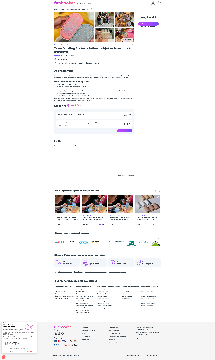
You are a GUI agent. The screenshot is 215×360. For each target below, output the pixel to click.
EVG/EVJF (85, 9)
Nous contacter (142, 339)
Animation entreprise (127, 301)
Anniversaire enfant (73, 9)
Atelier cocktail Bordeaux (83, 308)
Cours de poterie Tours (147, 308)
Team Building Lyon (102, 291)
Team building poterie (61, 45)
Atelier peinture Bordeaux (83, 312)
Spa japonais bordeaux (82, 298)
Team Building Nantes (103, 301)
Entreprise (94, 9)
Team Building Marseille (103, 308)
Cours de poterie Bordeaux (148, 296)
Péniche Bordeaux (60, 293)
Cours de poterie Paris (147, 291)
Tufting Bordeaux (81, 293)
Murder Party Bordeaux (61, 298)
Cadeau (62, 9)
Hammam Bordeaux (82, 291)
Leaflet (119, 175)
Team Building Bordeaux (104, 293)
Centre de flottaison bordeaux (84, 296)
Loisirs (56, 9)
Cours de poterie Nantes (147, 298)
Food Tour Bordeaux (82, 303)
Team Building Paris (102, 289)
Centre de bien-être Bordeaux (84, 305)
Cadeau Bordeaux (60, 291)
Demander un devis (125, 130)
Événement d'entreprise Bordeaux (64, 296)
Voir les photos (127, 39)
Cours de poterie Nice (147, 305)
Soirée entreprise (126, 298)
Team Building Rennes (103, 303)
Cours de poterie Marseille (148, 301)
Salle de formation (127, 296)
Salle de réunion (126, 293)
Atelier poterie (145, 289)
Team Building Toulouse (103, 298)
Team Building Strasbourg (104, 305)
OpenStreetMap (125, 175)
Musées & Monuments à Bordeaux (85, 315)
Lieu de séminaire (126, 291)
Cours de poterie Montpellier (149, 303)
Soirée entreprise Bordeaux (62, 289)
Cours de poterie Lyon (147, 293)
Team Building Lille (102, 296)
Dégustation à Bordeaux (83, 310)
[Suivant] (159, 191)
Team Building (126, 289)
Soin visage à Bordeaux (82, 289)
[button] (153, 3)
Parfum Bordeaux (81, 301)
